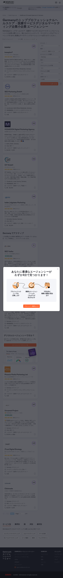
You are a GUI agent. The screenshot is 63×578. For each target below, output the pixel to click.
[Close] (58, 269)
